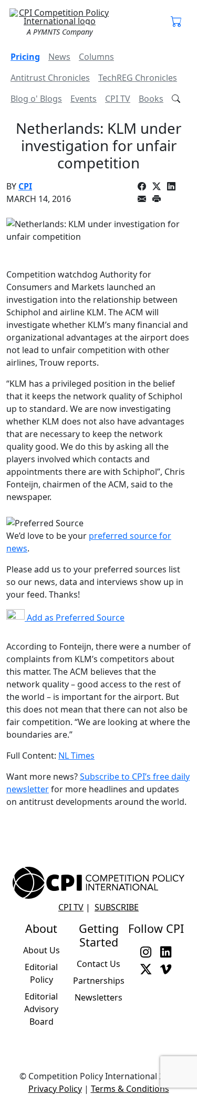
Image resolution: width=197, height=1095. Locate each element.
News (59, 56)
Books (151, 98)
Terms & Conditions (130, 1088)
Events (83, 98)
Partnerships (99, 980)
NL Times (76, 755)
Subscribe (117, 907)
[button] (176, 22)
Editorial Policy (41, 973)
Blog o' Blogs (36, 98)
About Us (41, 950)
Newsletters (98, 997)
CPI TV (117, 98)
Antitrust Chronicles (50, 77)
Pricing (25, 56)
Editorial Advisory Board (41, 1009)
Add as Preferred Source (75, 617)
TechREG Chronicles (137, 77)
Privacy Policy (55, 1088)
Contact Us (98, 964)
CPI (25, 186)
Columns (96, 56)
